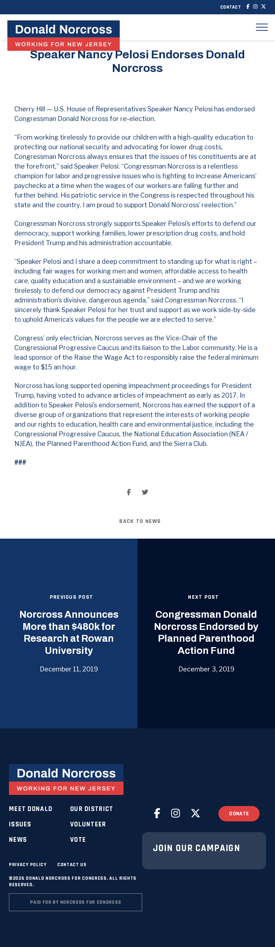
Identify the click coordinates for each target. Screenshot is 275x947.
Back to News (140, 521)
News (18, 839)
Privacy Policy (28, 864)
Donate (239, 813)
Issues (20, 824)
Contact (230, 7)
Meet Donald (30, 809)
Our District (91, 809)
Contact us (72, 864)
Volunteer (88, 824)
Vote (78, 839)
